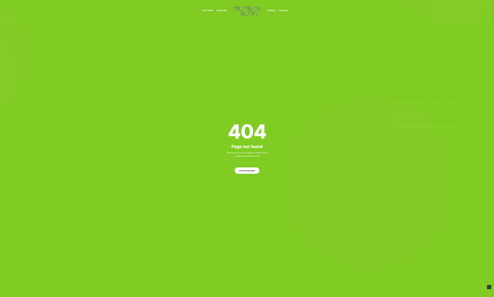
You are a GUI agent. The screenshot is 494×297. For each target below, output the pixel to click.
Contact (283, 10)
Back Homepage (247, 170)
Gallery (271, 10)
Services (222, 10)
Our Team (207, 10)
